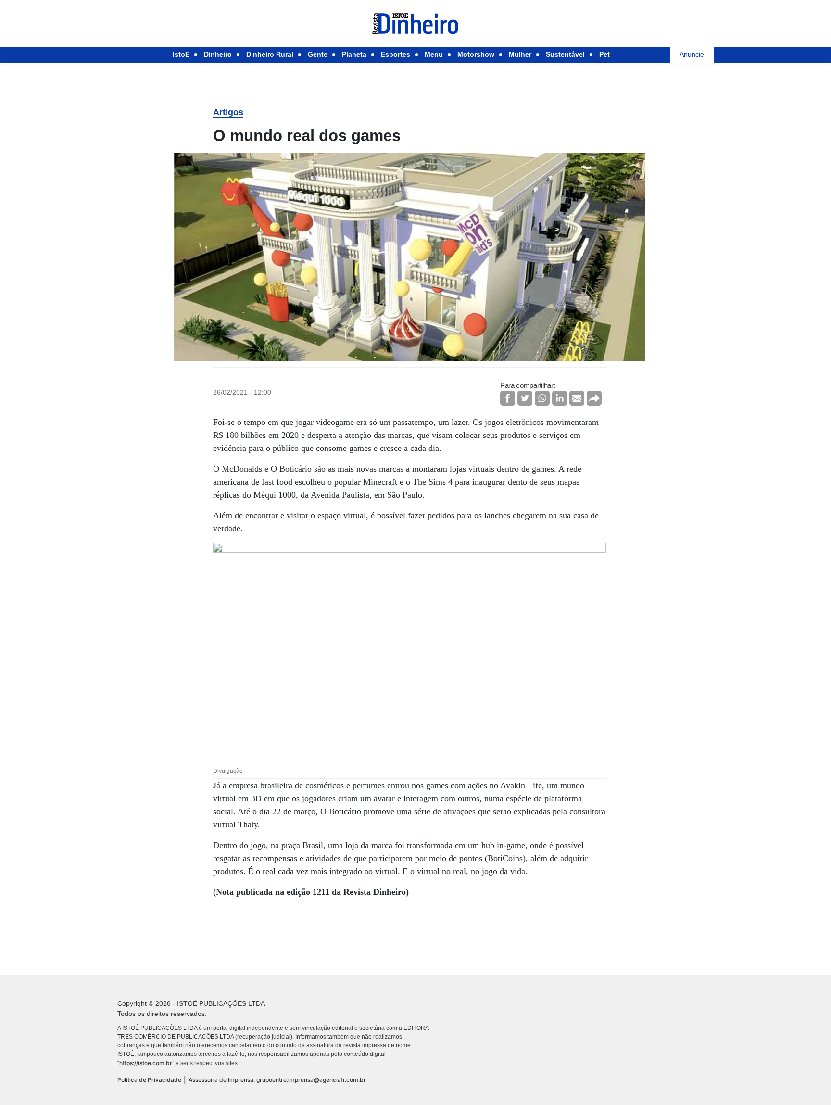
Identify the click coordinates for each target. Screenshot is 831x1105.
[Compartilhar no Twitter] (524, 398)
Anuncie (692, 54)
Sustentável (565, 54)
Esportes (395, 54)
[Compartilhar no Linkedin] (559, 398)
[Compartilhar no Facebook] (507, 398)
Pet (604, 54)
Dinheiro (218, 54)
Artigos (228, 112)
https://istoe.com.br (145, 1062)
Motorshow (475, 54)
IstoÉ (181, 54)
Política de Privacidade (149, 1079)
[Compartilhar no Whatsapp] (542, 398)
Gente (317, 54)
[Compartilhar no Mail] (576, 398)
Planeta (354, 54)
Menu (434, 54)
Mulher (520, 54)
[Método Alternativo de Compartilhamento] (594, 398)
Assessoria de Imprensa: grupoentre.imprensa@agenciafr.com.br (277, 1079)
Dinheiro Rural (269, 54)
